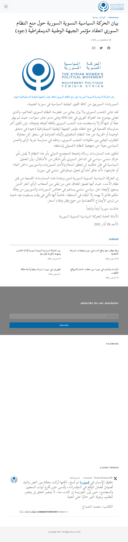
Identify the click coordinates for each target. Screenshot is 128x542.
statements (113, 17)
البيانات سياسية (99, 17)
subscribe (64, 325)
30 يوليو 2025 (75, 478)
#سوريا (84, 482)
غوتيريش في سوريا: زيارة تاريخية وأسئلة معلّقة (41, 269)
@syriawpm (87, 477)
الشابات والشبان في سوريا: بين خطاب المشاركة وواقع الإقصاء (94, 271)
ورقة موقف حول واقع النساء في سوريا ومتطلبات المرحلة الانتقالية (94, 252)
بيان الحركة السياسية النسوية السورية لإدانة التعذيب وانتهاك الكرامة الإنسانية (38, 252)
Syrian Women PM (103, 477)
